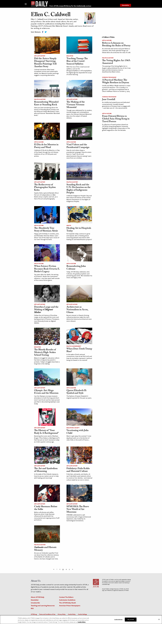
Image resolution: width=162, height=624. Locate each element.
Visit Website (36, 32)
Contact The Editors (66, 597)
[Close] (159, 619)
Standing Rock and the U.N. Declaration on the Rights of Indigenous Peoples (78, 189)
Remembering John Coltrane (76, 267)
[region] (81, 619)
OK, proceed (130, 619)
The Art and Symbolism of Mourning (46, 470)
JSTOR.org (34, 614)
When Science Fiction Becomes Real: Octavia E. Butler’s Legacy (47, 269)
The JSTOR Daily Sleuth (67, 603)
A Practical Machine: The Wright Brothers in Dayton (115, 81)
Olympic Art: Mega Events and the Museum (46, 392)
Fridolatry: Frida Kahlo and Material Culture (78, 470)
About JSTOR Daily (37, 597)
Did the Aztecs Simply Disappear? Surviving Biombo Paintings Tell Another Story (45, 63)
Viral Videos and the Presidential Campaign (77, 146)
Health (68, 225)
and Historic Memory (45, 549)
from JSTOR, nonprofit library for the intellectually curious (70, 6)
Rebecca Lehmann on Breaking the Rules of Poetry (116, 44)
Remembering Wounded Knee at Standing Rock (46, 103)
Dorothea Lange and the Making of (46, 310)
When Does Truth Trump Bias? (79, 350)
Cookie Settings (82, 614)
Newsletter (125, 5)
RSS (32, 608)
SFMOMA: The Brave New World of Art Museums (77, 509)
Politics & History (40, 99)
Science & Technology (109, 77)
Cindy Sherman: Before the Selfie (45, 508)
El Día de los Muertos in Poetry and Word (46, 146)
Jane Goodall (108, 100)
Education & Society (72, 428)
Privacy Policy (62, 614)
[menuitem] (125, 5)
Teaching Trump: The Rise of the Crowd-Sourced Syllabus (77, 61)
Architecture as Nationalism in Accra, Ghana (77, 310)
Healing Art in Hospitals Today (78, 229)
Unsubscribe (35, 603)
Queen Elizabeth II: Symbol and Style (76, 392)
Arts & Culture (39, 142)
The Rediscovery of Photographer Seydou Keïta (45, 187)
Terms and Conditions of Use (47, 614)
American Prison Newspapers (69, 605)
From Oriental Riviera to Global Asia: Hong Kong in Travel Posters (115, 119)
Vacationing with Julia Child (77, 432)
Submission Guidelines (67, 600)
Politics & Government (73, 346)
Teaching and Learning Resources (43, 605)
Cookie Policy (72, 614)
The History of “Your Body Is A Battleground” (46, 432)
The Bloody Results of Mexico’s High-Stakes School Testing (45, 352)
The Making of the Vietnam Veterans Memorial (75, 105)
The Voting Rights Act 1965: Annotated (116, 62)
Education (69, 56)
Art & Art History (39, 56)
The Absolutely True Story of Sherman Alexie (46, 229)
